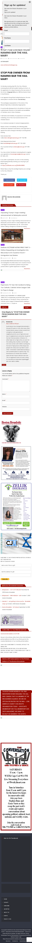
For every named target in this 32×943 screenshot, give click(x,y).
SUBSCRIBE (6, 905)
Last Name (7, 45)
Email (4, 400)
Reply (4, 365)
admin (15, 258)
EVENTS (6, 915)
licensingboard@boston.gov (18, 154)
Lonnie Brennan (14, 218)
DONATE (6, 902)
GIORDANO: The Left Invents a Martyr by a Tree (28, 307)
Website (4, 406)
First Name (7, 38)
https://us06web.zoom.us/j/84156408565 (13, 165)
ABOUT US (6, 912)
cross (2, 210)
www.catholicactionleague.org (9, 65)
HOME (5, 899)
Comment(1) (22, 58)
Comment (5, 379)
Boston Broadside (13, 58)
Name (4, 394)
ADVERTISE (6, 909)
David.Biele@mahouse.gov (10, 143)
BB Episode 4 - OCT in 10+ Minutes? (11, 590)
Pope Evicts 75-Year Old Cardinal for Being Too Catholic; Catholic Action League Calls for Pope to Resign (15, 287)
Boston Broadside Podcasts (13, 586)
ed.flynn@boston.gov (19, 147)
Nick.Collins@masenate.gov (11, 138)
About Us (8, 941)
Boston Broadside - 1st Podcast (10, 607)
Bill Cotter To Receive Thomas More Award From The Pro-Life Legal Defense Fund (5, 307)
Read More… (27, 228)
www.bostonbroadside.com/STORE (10, 634)
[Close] (30, 2)
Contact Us (15, 941)
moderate (9, 322)
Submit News (23, 941)
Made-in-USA (7, 919)
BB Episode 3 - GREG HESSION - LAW (11, 595)
